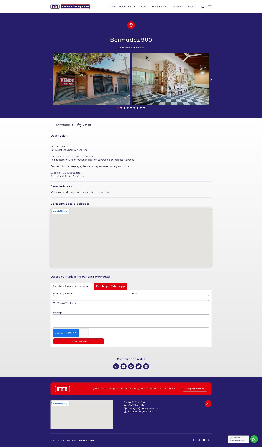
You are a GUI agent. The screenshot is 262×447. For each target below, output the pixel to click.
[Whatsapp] (209, 440)
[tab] (72, 286)
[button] (50, 79)
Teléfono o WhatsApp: (65, 303)
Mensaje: (57, 313)
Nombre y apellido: (63, 293)
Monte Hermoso (160, 6)
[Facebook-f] (193, 440)
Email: (135, 293)
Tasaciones (177, 6)
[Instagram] (198, 440)
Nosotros (143, 6)
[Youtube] (204, 440)
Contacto (191, 6)
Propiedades (125, 6)
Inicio (112, 6)
